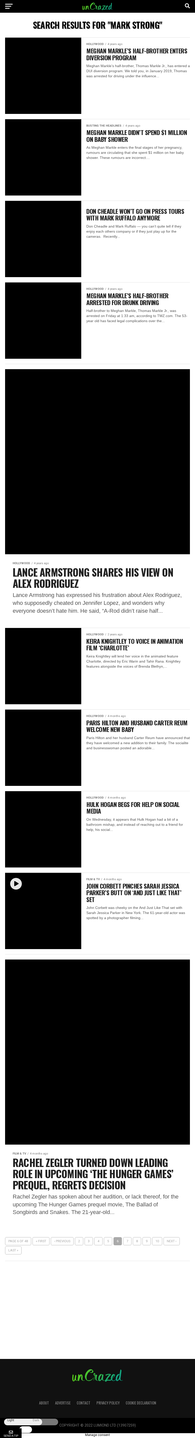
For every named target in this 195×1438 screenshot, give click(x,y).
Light (10, 1420)
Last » (13, 1250)
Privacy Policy (108, 1402)
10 (157, 1241)
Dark (36, 1420)
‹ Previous (62, 1241)
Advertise (63, 1402)
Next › (171, 1241)
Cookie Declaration (141, 1402)
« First (41, 1241)
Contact (83, 1402)
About (44, 1402)
